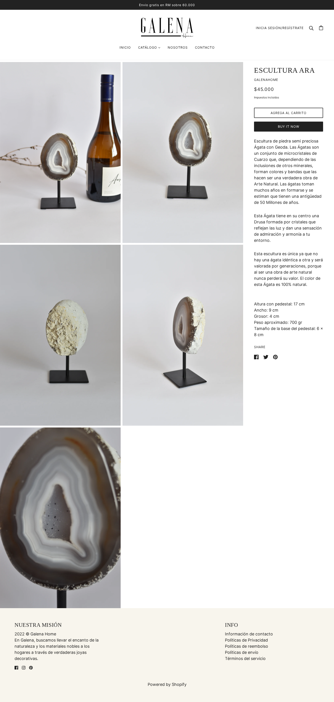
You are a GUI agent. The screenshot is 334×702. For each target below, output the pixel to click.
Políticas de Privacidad (246, 640)
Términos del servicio (245, 658)
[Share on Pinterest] (275, 356)
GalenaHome (266, 80)
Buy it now (288, 126)
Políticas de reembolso (246, 646)
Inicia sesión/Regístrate (280, 28)
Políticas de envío (241, 652)
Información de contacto (249, 634)
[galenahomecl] (167, 27)
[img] (16, 667)
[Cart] (321, 28)
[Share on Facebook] (257, 356)
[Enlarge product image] (60, 152)
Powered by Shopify (167, 684)
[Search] (311, 28)
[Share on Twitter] (266, 356)
